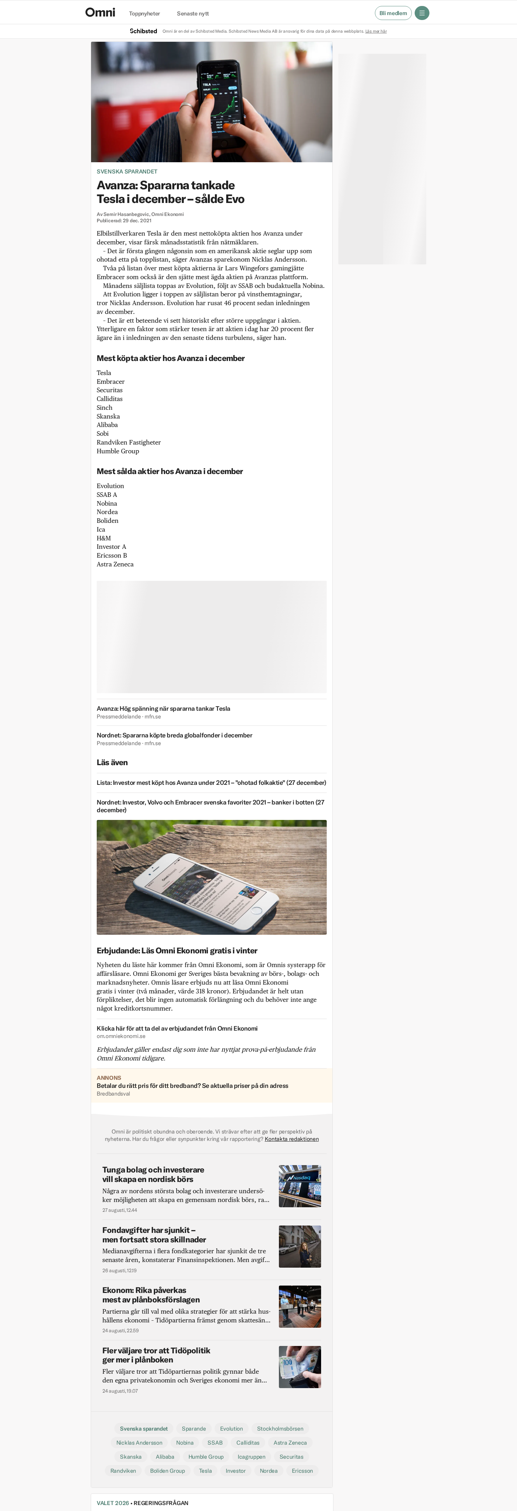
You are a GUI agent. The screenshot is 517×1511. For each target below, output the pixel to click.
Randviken (123, 1470)
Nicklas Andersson (139, 1442)
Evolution (231, 1428)
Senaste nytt (193, 14)
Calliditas (248, 1442)
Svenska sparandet (127, 171)
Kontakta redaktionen (292, 1138)
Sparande (194, 1428)
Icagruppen (252, 1456)
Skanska (131, 1456)
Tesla (205, 1470)
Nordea (269, 1470)
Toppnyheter (144, 14)
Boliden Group (167, 1470)
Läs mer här (376, 31)
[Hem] (100, 12)
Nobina (184, 1442)
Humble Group (206, 1456)
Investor (235, 1470)
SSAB (215, 1442)
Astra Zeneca (290, 1442)
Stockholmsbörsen (280, 1428)
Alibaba (165, 1456)
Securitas (292, 1456)
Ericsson (302, 1470)
